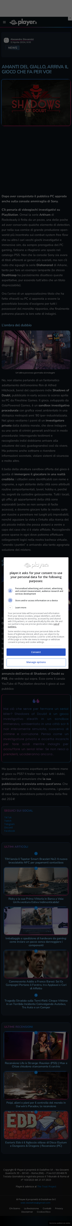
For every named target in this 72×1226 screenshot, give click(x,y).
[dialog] (36, 613)
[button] (36, 607)
